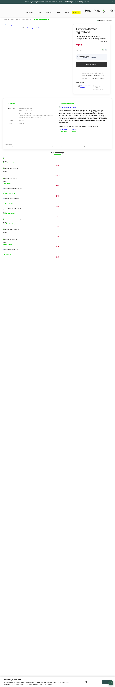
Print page (109, 20)
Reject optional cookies (92, 682)
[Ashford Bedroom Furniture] (67, 107)
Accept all (107, 682)
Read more (103, 41)
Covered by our (92, 78)
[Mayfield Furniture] (11, 10)
